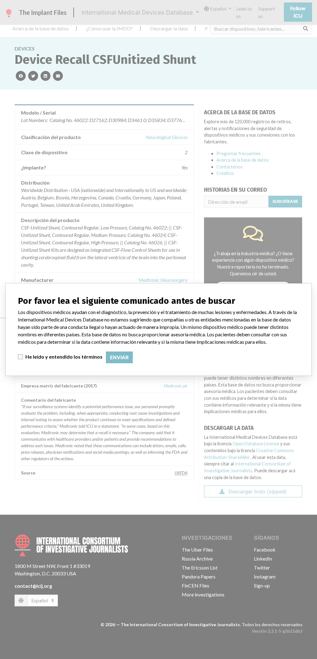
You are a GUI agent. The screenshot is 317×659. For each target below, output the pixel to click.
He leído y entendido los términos (63, 357)
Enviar (119, 357)
